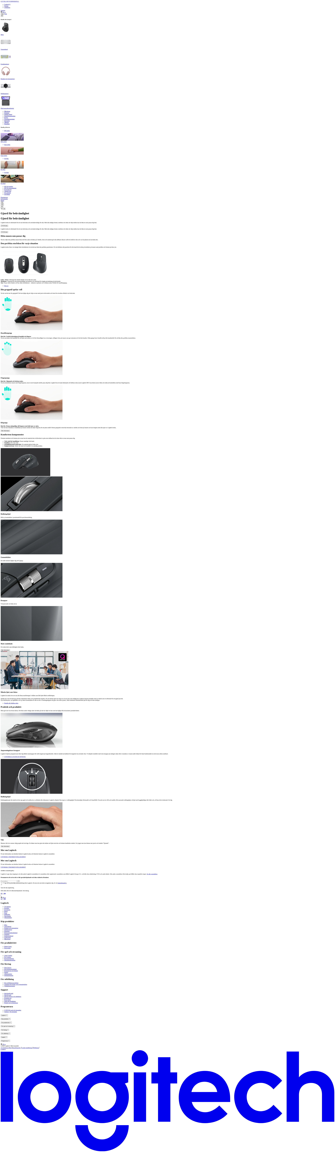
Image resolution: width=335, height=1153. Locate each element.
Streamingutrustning (9, 960)
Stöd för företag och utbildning (12, 996)
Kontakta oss (7, 998)
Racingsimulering (9, 958)
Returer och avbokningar (11, 1003)
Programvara (4, 197)
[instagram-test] (1, 894)
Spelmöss (6, 934)
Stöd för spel (7, 995)
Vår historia (7, 906)
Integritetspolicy (16, 1048)
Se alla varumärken (152, 874)
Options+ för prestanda (10, 1012)
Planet (2, 200)
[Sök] (2, 202)
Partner (6, 972)
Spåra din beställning (10, 1001)
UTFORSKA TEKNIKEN (8, 857)
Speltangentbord (8, 936)
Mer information (5, 430)
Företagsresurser (8, 975)
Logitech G (7, 4)
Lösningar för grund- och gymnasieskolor (15, 984)
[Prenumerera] (18, 881)
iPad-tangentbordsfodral (10, 933)
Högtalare (7, 931)
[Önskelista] (2, 205)
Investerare (7, 910)
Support (3, 10)
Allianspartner (8, 974)
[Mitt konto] (2, 207)
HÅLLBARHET (21, 857)
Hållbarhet (7, 914)
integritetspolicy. (62, 883)
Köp (2, 14)
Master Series (8, 946)
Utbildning (7, 7)
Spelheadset (7, 937)
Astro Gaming (8, 955)
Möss (5, 925)
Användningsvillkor (6, 1048)
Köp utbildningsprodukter (11, 983)
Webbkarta (36, 1048)
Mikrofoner (7, 939)
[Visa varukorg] (2, 209)
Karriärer (6, 908)
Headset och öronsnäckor (11, 928)
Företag (6, 6)
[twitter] (3, 894)
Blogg (6, 911)
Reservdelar (7, 999)
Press (5, 913)
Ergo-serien (7, 948)
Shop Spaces (7, 967)
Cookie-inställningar (27, 1048)
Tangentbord (7, 926)
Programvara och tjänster (11, 971)
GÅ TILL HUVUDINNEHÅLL (10, 1)
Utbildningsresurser (9, 986)
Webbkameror (8, 929)
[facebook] (5, 894)
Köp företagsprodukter (10, 969)
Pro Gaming (7, 957)
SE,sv (4, 12)
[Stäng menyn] (2, 16)
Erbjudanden (4, 199)
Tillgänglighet (8, 917)
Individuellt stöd (8, 993)
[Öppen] (4, 209)
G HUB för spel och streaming (12, 1010)
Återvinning (7, 916)
